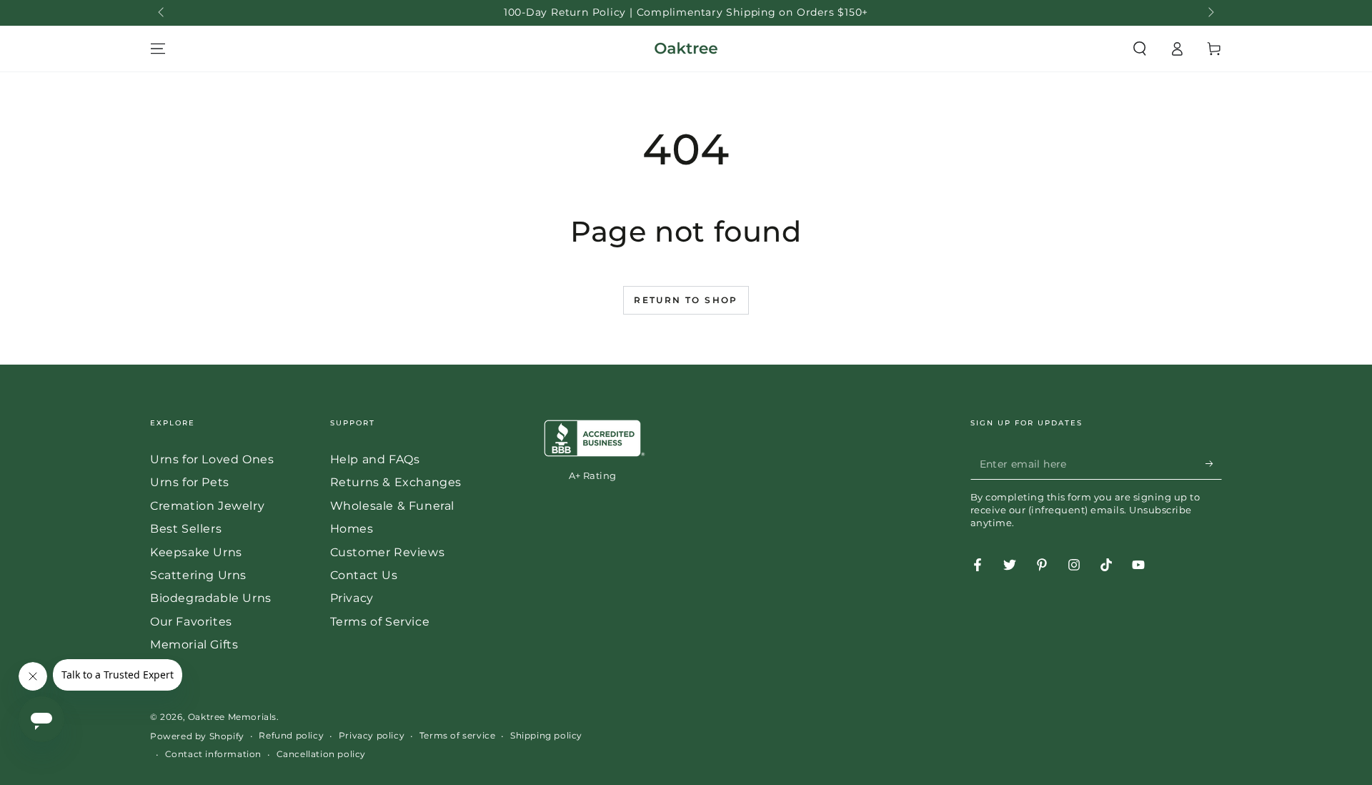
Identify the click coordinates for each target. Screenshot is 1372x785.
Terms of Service (380, 621)
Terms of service (457, 735)
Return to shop (686, 300)
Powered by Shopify (197, 736)
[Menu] (158, 48)
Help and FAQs (375, 459)
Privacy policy (371, 735)
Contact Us (364, 575)
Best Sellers (186, 528)
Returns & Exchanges (396, 482)
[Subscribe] (1214, 463)
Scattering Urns (198, 575)
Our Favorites (191, 621)
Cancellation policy (321, 754)
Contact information (213, 754)
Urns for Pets (189, 482)
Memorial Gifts (194, 644)
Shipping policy (546, 735)
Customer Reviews (387, 552)
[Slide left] (162, 13)
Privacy (352, 598)
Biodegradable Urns (211, 598)
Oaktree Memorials (232, 716)
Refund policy (291, 735)
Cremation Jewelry (207, 506)
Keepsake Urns (196, 552)
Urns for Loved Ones (212, 459)
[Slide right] (1210, 13)
